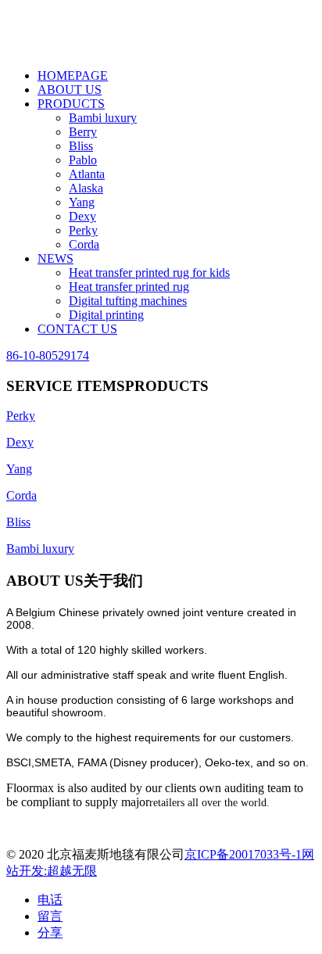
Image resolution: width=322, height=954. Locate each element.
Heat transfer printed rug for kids (149, 272)
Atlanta (87, 174)
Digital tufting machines (128, 300)
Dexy (82, 216)
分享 (50, 932)
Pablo (83, 160)
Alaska (86, 188)
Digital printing (106, 314)
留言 (50, 916)
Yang (82, 202)
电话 (50, 899)
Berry (83, 131)
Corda (84, 244)
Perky (83, 230)
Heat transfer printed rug (129, 286)
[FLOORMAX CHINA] (123, 49)
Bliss (81, 145)
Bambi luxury (103, 117)
